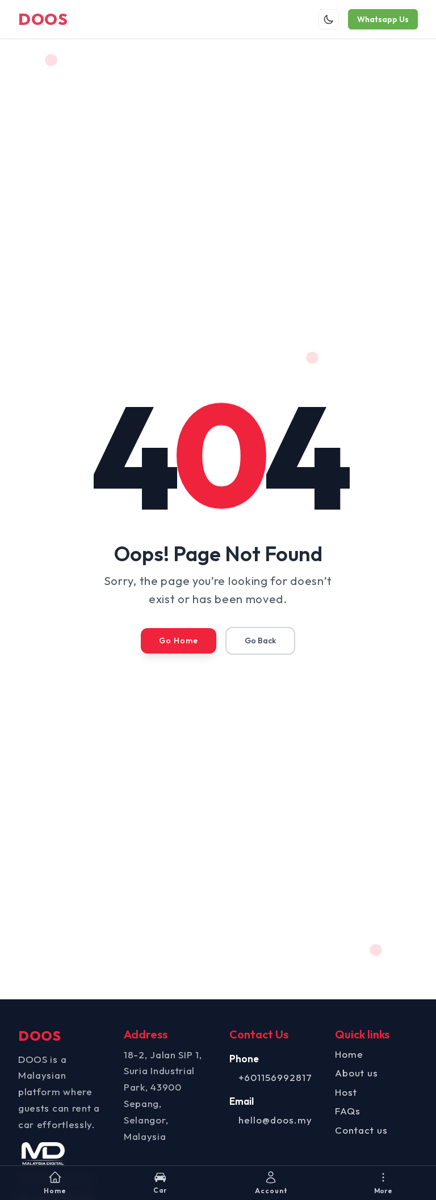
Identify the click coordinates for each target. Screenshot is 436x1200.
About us (356, 1073)
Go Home (178, 640)
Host (346, 1092)
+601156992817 (275, 1077)
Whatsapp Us (383, 19)
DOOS (43, 19)
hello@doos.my (275, 1120)
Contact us (361, 1130)
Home (349, 1054)
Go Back (260, 640)
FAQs (347, 1111)
